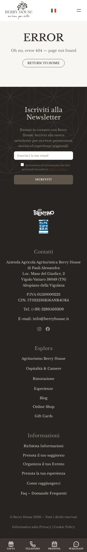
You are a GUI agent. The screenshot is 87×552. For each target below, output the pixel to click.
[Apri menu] (79, 10)
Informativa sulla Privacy (31, 527)
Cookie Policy (64, 527)
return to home (43, 63)
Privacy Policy (58, 169)
